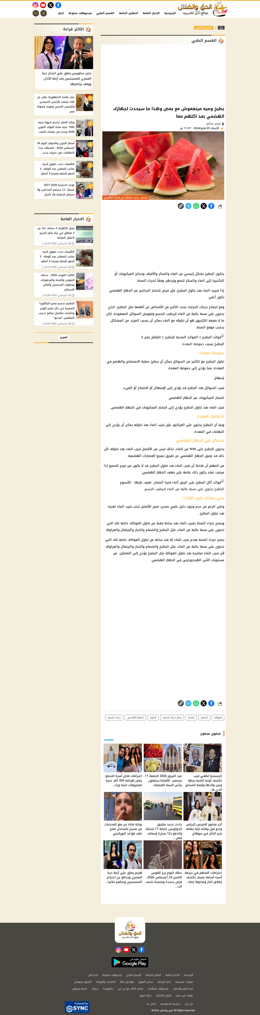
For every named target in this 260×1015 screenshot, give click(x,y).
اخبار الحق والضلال (183, 988)
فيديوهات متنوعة (80, 13)
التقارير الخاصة (128, 13)
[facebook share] (211, 206)
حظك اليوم (146, 995)
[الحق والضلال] (221, 28)
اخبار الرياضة (164, 981)
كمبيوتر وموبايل (83, 981)
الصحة (191, 717)
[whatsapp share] (196, 206)
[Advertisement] (163, 74)
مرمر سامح (214, 123)
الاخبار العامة (151, 13)
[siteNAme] (203, 9)
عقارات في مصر (184, 995)
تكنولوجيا (108, 988)
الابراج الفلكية (163, 995)
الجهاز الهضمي (135, 717)
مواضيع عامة (127, 981)
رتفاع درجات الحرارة (172, 717)
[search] (35, 13)
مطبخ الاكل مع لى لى (130, 988)
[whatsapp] (181, 206)
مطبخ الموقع (146, 981)
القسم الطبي (105, 13)
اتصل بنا (151, 1003)
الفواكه (218, 717)
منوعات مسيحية (184, 981)
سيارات (95, 988)
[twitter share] (204, 206)
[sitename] (130, 930)
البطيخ (204, 717)
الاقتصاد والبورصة (105, 981)
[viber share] (188, 206)
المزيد (64, 337)
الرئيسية (170, 13)
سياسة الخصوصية (170, 1003)
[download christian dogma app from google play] (130, 962)
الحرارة (153, 717)
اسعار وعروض (79, 988)
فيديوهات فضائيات (158, 988)
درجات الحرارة (114, 717)
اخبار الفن (57, 13)
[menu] (43, 13)
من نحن (189, 1003)
